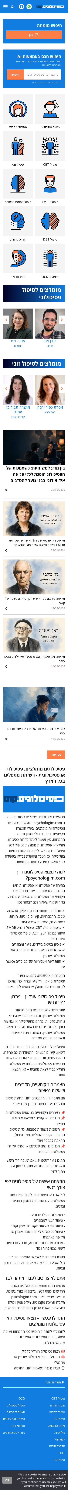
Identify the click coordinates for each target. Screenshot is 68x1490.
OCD (22, 1398)
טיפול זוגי (59, 1419)
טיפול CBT (58, 1398)
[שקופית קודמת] (6, 320)
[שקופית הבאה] (62, 320)
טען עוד (56, 755)
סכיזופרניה (18, 1426)
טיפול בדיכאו (57, 1412)
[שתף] (6, 490)
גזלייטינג (59, 1432)
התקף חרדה (57, 1405)
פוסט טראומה (56, 1426)
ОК (7, 1480)
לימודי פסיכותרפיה (14, 1432)
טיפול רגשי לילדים (14, 1419)
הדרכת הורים (57, 1446)
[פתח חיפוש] (12, 6)
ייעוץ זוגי (60, 1439)
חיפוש (15, 74)
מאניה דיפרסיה (16, 1412)
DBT (62, 1453)
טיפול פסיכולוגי (16, 1405)
